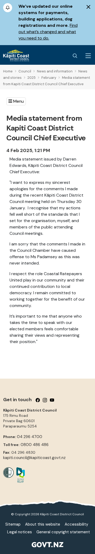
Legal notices (19, 532)
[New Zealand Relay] (19, 475)
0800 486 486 (35, 444)
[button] (16, 101)
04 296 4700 (29, 436)
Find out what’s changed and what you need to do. (48, 32)
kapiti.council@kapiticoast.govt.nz (34, 457)
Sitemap (13, 524)
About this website (42, 524)
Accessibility (76, 524)
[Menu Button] (88, 55)
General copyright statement (63, 532)
